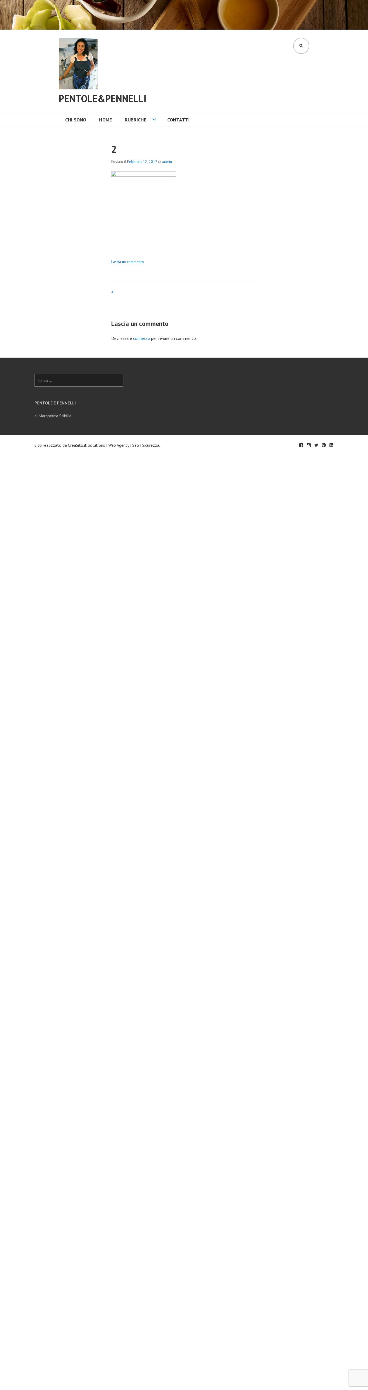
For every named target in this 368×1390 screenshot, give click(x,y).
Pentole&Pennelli (103, 98)
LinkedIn (331, 445)
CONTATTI (178, 120)
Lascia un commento (127, 261)
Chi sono (75, 120)
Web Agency (118, 445)
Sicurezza (150, 445)
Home (105, 120)
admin (167, 161)
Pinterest (324, 445)
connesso (141, 338)
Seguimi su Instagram (309, 445)
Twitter (316, 445)
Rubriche (135, 120)
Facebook (301, 445)
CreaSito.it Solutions (86, 445)
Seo (135, 445)
